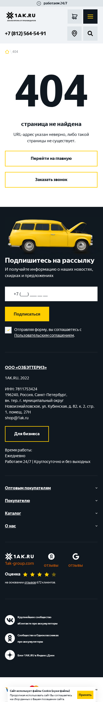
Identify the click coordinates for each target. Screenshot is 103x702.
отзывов (30, 582)
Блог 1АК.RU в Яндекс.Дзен (36, 655)
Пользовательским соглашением (44, 335)
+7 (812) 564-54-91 (25, 34)
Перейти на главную (51, 158)
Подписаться (27, 314)
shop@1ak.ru (17, 418)
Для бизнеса (27, 433)
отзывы (51, 565)
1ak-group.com (19, 563)
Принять (85, 694)
